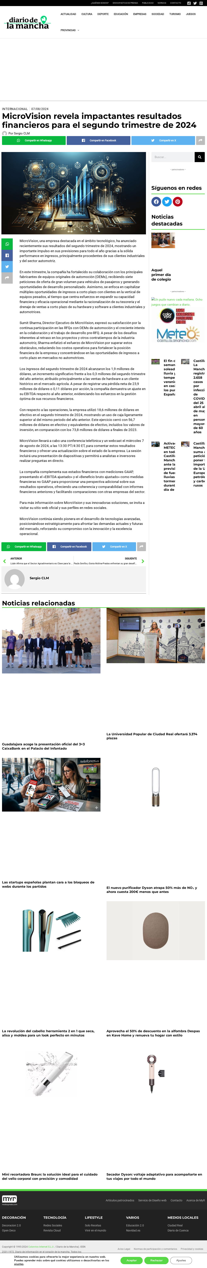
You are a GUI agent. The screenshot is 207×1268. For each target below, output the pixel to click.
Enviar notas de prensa (125, 3)
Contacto (175, 3)
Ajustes (181, 1260)
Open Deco (9, 1230)
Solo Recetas (93, 1225)
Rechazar (156, 1260)
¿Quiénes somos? (100, 3)
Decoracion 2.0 (11, 1225)
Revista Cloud (52, 1230)
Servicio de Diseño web (152, 1200)
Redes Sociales (52, 1225)
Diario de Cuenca (178, 1230)
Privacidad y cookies (192, 1249)
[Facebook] (189, 3)
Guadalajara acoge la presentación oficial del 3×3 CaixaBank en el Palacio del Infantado (43, 746)
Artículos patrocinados (120, 1200)
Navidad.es (133, 1230)
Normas (162, 3)
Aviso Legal (124, 1249)
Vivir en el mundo (95, 1230)
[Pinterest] (201, 3)
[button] (77, 30)
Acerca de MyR (195, 1200)
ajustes (18, 1264)
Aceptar (132, 1260)
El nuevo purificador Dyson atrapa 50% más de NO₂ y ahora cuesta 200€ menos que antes (152, 890)
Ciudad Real (175, 1225)
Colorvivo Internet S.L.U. (41, 1246)
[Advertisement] (103, 69)
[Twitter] (195, 3)
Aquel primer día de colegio (161, 275)
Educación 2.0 (135, 1225)
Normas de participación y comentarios (155, 1249)
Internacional (15, 109)
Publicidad (148, 3)
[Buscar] (200, 157)
